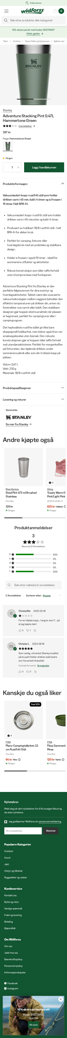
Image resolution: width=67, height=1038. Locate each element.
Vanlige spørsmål (13, 908)
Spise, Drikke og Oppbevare (37, 41)
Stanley (7, 110)
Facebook (13, 983)
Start (5, 41)
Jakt (6, 864)
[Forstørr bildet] (33, 75)
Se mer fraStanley (17, 424)
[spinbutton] (12, 167)
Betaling (8, 921)
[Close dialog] (60, 999)
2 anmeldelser (25, 126)
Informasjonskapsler (15, 972)
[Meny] (6, 11)
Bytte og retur (11, 902)
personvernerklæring (50, 821)
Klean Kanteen (12, 489)
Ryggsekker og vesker (15, 877)
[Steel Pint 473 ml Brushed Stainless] (23, 467)
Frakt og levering (13, 915)
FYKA (8, 742)
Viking (50, 489)
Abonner (51, 830)
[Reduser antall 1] (6, 167)
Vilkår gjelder (33, 33)
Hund (7, 857)
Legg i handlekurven (44, 167)
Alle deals (33, 1024)
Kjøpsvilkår (10, 928)
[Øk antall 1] (18, 167)
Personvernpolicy (13, 965)
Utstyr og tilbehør (13, 870)
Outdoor (17, 41)
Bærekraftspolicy (13, 959)
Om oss (8, 946)
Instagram (13, 988)
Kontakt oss (10, 895)
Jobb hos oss (11, 952)
